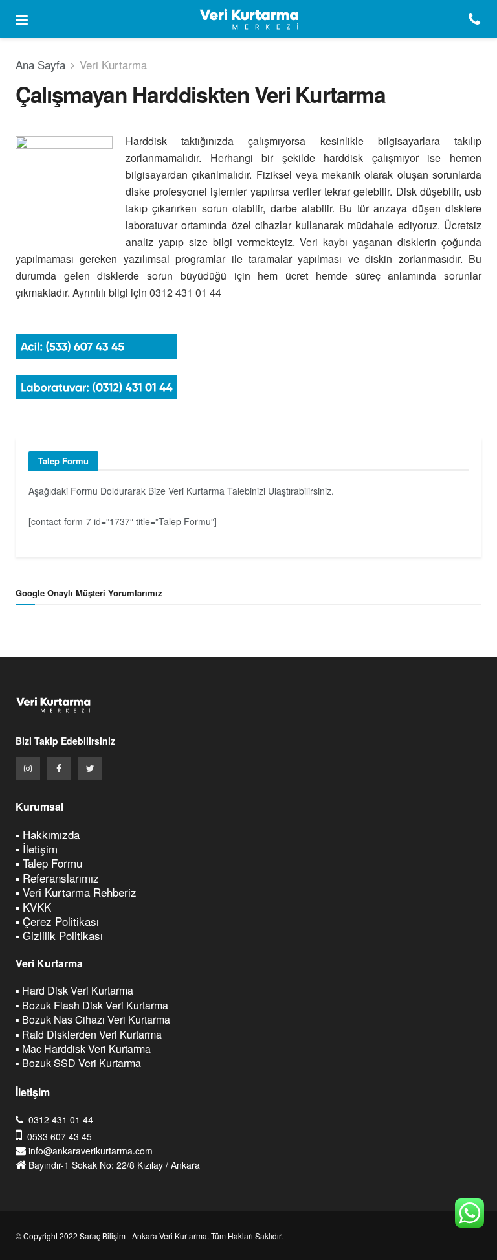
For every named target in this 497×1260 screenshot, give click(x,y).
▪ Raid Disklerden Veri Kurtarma (89, 1034)
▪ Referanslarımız (57, 878)
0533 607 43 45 (59, 1136)
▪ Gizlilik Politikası (59, 935)
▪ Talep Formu (49, 863)
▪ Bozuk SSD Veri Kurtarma (78, 1062)
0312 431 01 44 (60, 1119)
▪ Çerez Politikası (57, 921)
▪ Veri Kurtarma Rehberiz (76, 892)
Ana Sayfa (40, 64)
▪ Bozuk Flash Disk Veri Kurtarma (92, 1005)
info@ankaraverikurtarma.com (90, 1150)
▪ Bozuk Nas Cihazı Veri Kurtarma (93, 1019)
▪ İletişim (37, 848)
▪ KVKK (33, 907)
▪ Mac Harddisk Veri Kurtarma (83, 1048)
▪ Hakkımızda (48, 834)
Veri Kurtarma (113, 64)
